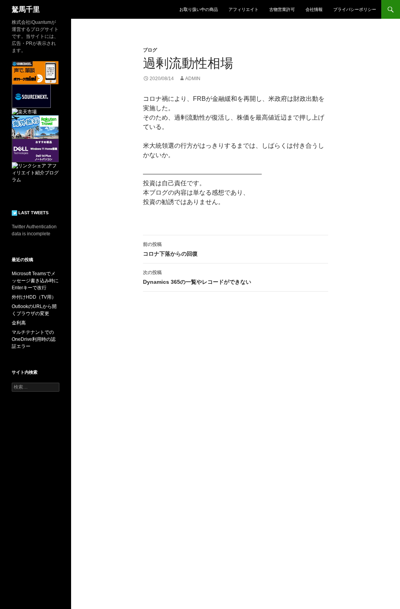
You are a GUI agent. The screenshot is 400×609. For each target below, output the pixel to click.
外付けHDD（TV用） (34, 297)
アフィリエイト (244, 9)
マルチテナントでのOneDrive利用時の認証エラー (33, 339)
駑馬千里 (26, 9)
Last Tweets (32, 212)
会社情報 (314, 9)
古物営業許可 (282, 9)
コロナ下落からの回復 (170, 249)
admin (192, 78)
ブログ (150, 50)
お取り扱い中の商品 (198, 9)
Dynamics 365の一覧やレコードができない (197, 277)
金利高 (19, 323)
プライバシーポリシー (354, 9)
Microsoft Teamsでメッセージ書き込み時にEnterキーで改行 (35, 280)
